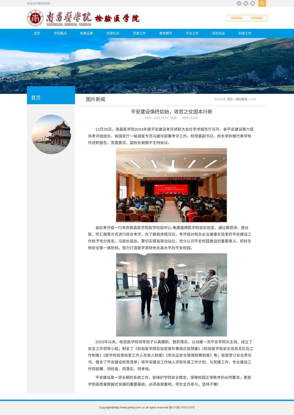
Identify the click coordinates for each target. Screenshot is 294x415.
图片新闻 (241, 99)
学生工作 (192, 33)
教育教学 (165, 33)
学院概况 (60, 33)
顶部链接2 (256, 18)
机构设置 (86, 33)
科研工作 (245, 33)
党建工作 (139, 33)
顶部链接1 (236, 18)
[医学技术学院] (83, 25)
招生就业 (218, 33)
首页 (37, 33)
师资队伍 (113, 33)
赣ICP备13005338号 (182, 407)
